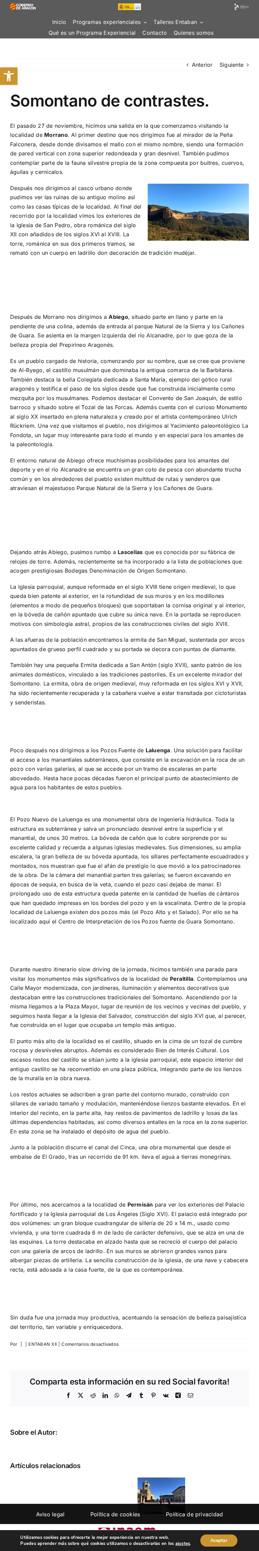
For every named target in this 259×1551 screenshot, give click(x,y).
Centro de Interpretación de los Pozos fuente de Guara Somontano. (146, 921)
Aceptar (218, 1540)
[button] (9, 76)
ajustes (182, 1544)
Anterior (202, 64)
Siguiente (231, 64)
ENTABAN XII (42, 1344)
